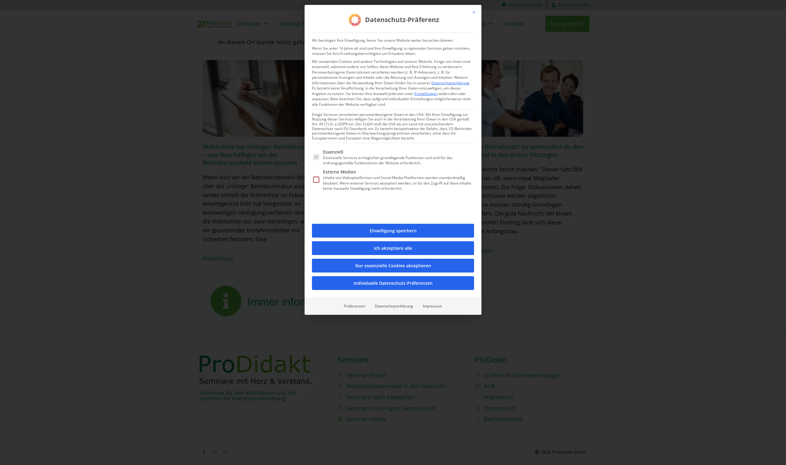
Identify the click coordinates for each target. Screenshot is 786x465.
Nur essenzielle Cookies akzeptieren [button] (393, 266)
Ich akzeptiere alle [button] (393, 248)
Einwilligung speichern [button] (393, 231)
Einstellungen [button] (426, 93)
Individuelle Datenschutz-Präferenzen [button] (393, 283)
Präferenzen (354, 306)
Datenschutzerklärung (450, 83)
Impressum (432, 306)
